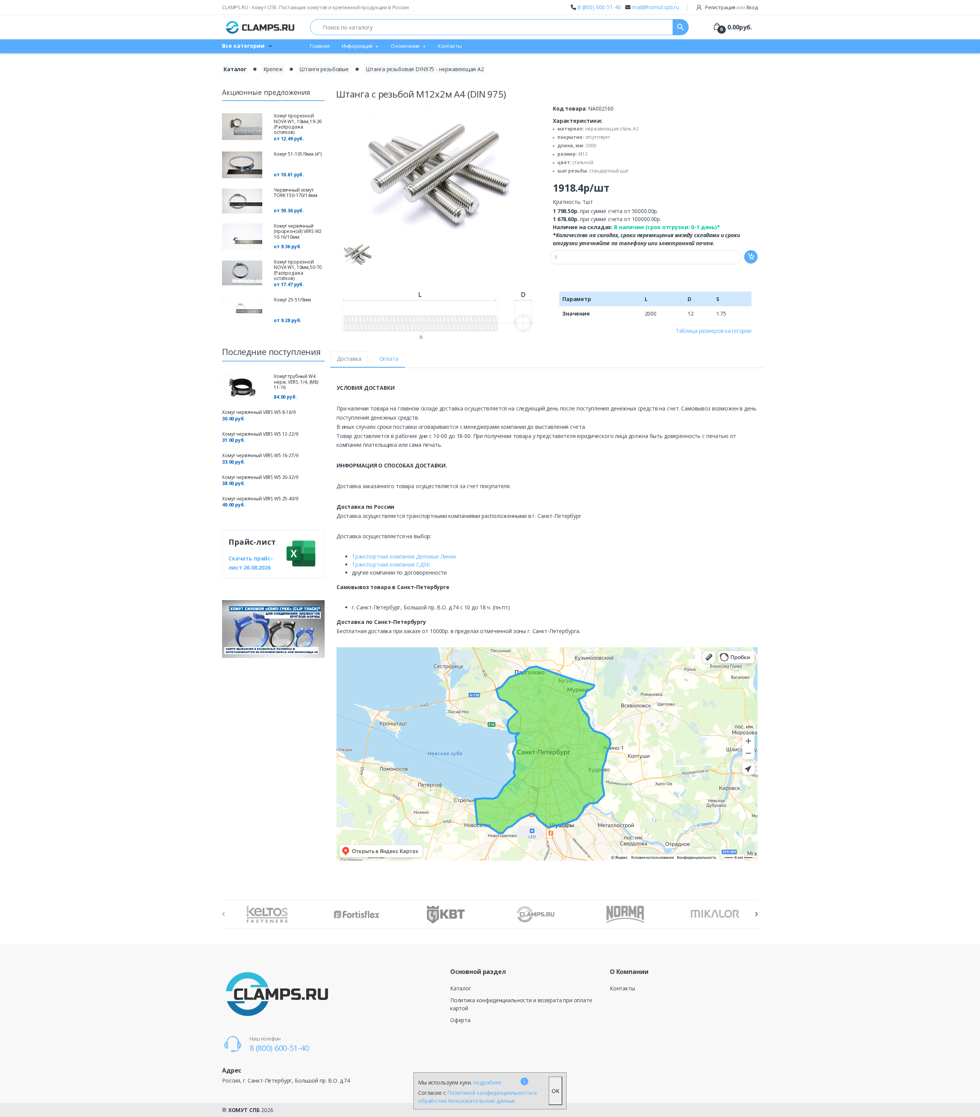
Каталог (235, 69)
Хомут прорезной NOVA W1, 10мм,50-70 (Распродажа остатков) (298, 270)
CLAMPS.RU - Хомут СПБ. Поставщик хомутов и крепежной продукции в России (315, 7)
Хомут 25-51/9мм (292, 299)
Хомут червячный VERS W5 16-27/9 (260, 455)
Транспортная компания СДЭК (391, 564)
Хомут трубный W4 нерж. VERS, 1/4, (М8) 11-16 (296, 382)
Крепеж (273, 69)
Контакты (450, 45)
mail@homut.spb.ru (655, 7)
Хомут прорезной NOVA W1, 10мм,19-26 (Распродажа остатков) (298, 123)
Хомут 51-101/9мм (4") (298, 154)
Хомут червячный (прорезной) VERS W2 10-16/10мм (298, 231)
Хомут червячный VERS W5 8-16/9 (259, 412)
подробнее (487, 1082)
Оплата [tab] (389, 358)
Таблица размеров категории (713, 330)
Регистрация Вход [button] (731, 7)
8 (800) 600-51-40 (599, 7)
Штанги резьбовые (324, 69)
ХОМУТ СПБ (244, 1110)
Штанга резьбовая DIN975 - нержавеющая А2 (425, 69)
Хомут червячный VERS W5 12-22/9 (260, 434)
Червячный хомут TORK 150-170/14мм (295, 193)
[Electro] (260, 27)
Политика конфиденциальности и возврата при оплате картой (521, 1004)
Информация (357, 45)
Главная (320, 45)
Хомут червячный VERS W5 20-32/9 (260, 477)
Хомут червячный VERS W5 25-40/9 (260, 498)
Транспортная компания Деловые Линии (404, 556)
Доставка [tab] (349, 358)
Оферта (460, 1020)
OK (555, 1090)
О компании (405, 45)
